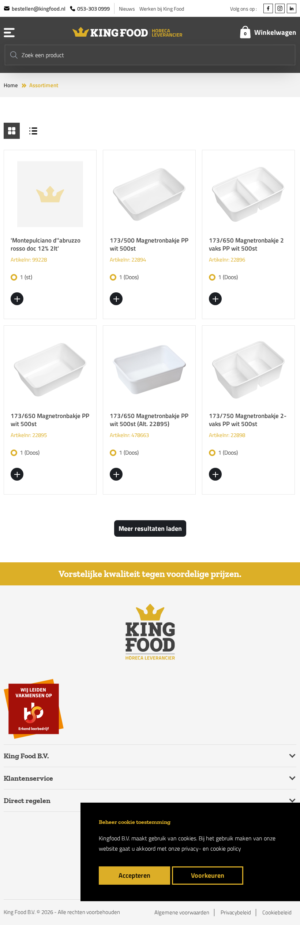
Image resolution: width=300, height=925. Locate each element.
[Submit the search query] (14, 55)
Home (11, 85)
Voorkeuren (207, 875)
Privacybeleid (236, 912)
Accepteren (134, 875)
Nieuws (127, 8)
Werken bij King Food (161, 8)
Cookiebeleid (277, 912)
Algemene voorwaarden (181, 912)
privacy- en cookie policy (211, 848)
